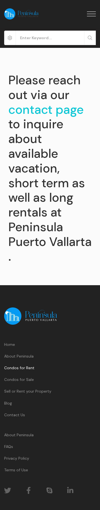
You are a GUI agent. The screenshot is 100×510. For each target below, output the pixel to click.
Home (9, 344)
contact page (46, 110)
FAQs (8, 446)
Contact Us (14, 414)
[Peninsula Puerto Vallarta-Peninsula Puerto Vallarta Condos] (21, 13)
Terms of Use (16, 469)
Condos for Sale (19, 379)
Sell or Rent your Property (27, 391)
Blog (8, 403)
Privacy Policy (16, 458)
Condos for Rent (19, 367)
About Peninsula (19, 356)
